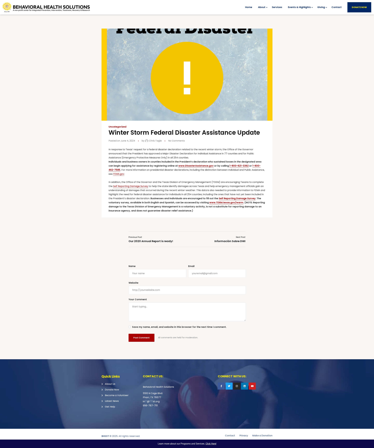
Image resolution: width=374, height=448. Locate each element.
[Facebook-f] (221, 386)
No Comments (176, 140)
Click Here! (211, 443)
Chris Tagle (155, 140)
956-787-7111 (150, 405)
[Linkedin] (244, 386)
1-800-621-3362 (239, 165)
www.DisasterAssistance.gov (196, 165)
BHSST (105, 436)
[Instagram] (236, 386)
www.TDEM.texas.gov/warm (226, 202)
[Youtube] (252, 386)
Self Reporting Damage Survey (130, 186)
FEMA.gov (118, 174)
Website (133, 282)
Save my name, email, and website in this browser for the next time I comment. (179, 327)
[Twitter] (229, 386)
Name (132, 266)
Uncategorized (117, 126)
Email (191, 266)
